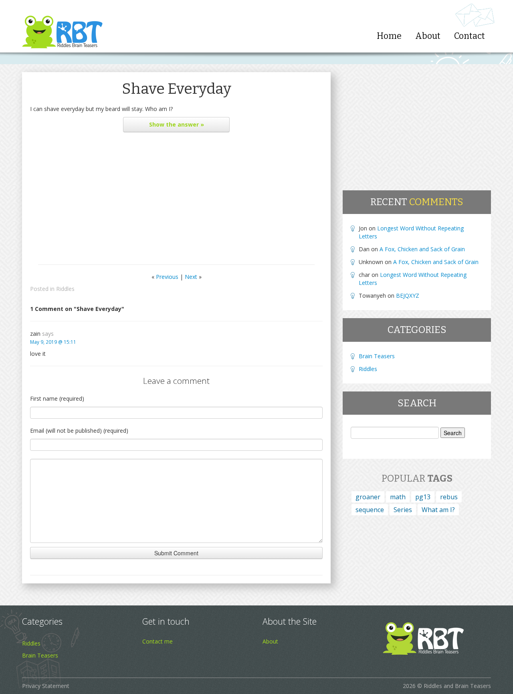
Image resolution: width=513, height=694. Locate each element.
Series (403, 509)
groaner (367, 496)
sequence (369, 509)
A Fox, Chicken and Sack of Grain (422, 249)
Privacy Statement (45, 686)
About (427, 36)
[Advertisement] (176, 200)
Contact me (157, 641)
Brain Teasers (377, 356)
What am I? (438, 509)
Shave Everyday (176, 89)
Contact (469, 36)
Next (191, 276)
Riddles (65, 289)
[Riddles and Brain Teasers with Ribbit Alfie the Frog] (62, 26)
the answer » (176, 124)
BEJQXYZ (407, 295)
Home (389, 36)
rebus (449, 496)
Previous (167, 276)
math (398, 496)
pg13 (422, 496)
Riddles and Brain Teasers (457, 686)
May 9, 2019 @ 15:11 (53, 342)
